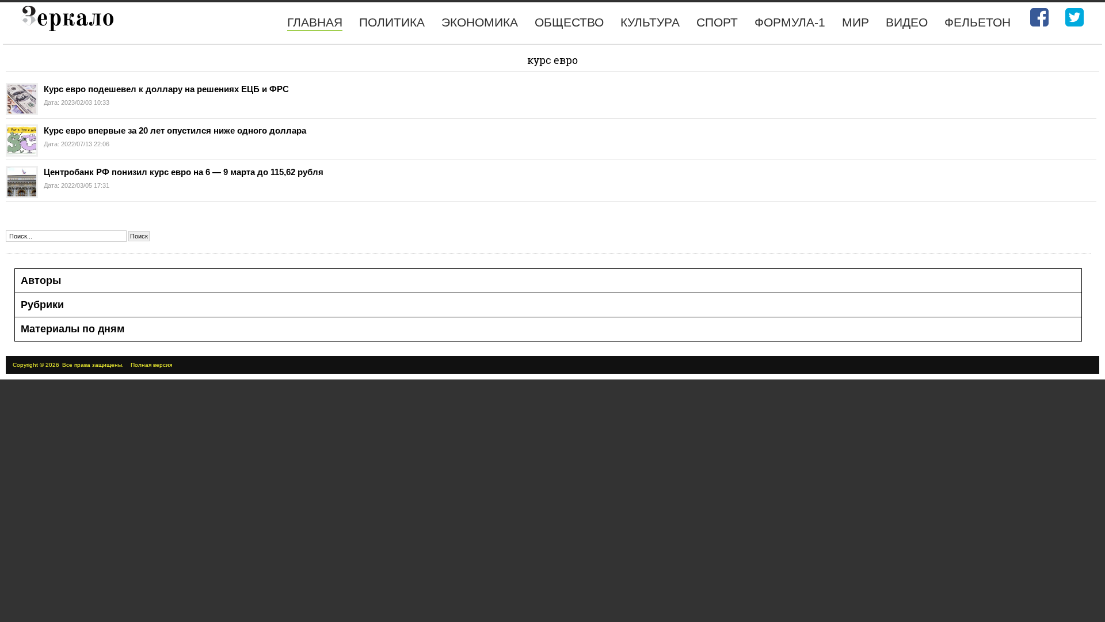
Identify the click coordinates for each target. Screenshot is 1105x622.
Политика (392, 22)
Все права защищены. (93, 365)
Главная (314, 22)
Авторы (41, 280)
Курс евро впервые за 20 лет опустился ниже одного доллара (175, 130)
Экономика (479, 22)
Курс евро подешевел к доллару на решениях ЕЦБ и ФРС (166, 89)
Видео (907, 22)
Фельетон (977, 22)
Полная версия (151, 365)
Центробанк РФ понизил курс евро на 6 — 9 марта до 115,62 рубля (183, 172)
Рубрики (42, 304)
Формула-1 (790, 22)
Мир (855, 22)
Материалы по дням (72, 329)
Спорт (717, 22)
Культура (650, 22)
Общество (569, 22)
